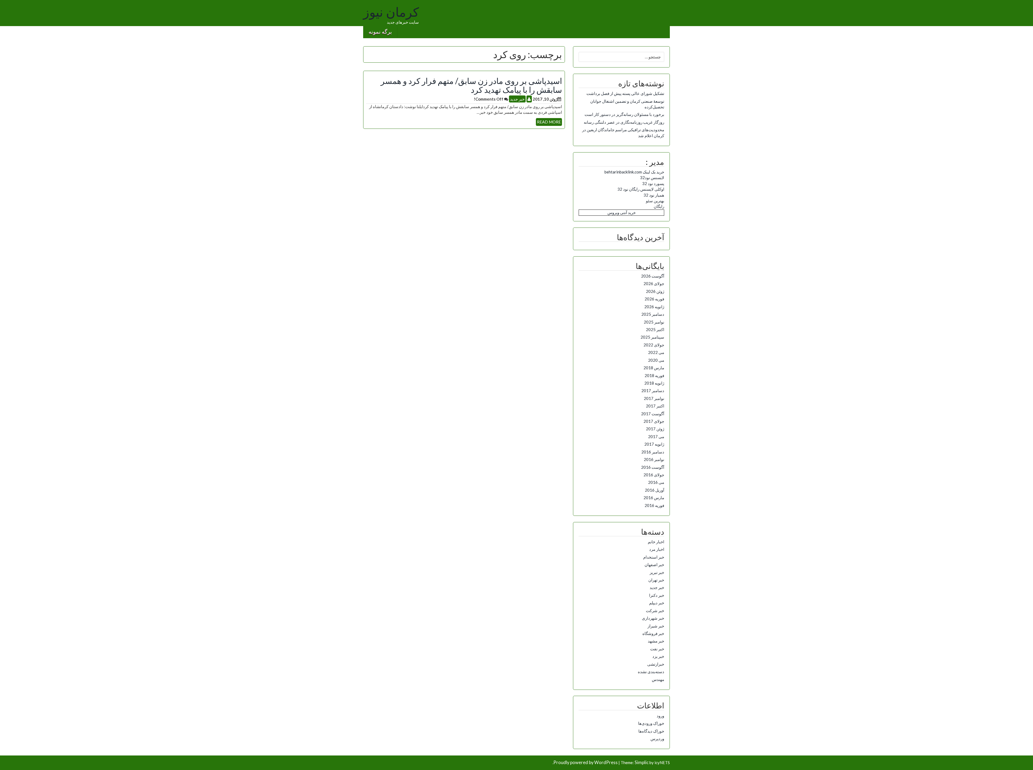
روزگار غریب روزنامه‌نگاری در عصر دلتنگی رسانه (624, 122)
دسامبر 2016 (652, 451)
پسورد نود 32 (653, 183)
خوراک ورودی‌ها (651, 723)
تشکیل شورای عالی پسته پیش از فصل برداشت (625, 93)
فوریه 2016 (654, 505)
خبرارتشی (655, 664)
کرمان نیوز (391, 12)
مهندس (658, 679)
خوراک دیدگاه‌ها (651, 731)
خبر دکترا (656, 595)
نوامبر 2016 (654, 459)
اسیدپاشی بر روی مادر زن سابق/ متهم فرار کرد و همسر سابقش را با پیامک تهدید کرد (471, 85)
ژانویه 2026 (654, 306)
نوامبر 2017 (654, 398)
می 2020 (656, 360)
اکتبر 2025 (655, 329)
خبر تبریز (657, 572)
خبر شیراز (656, 625)
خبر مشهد (656, 640)
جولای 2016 (653, 474)
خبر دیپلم (656, 602)
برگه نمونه (380, 32)
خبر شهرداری (653, 618)
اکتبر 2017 (655, 405)
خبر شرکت (655, 610)
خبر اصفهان (654, 564)
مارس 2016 (653, 497)
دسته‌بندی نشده (651, 671)
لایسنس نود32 (652, 177)
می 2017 (656, 436)
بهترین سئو (655, 200)
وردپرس (657, 738)
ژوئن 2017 (655, 428)
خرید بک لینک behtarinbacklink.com (634, 171)
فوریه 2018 (654, 375)
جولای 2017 (653, 421)
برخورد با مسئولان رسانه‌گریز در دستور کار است (624, 114)
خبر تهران (656, 579)
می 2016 (656, 482)
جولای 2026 (653, 283)
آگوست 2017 (652, 413)
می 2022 (656, 352)
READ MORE (549, 121)
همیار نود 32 (653, 195)
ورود (660, 715)
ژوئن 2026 (655, 291)
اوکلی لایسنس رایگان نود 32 (640, 189)
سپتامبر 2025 (652, 337)
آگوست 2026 (652, 276)
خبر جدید (517, 99)
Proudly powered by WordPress (585, 762)
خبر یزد (658, 656)
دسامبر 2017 (652, 390)
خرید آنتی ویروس (621, 212)
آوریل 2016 (654, 490)
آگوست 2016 (652, 467)
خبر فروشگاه (653, 633)
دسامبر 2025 (652, 314)
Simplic (642, 762)
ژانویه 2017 (654, 444)
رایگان (659, 206)
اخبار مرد (656, 549)
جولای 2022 (653, 344)
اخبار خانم (656, 541)
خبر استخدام (653, 557)
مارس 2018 (653, 367)
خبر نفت (657, 648)
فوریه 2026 (654, 298)
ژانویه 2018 (654, 383)
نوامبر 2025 (654, 322)
